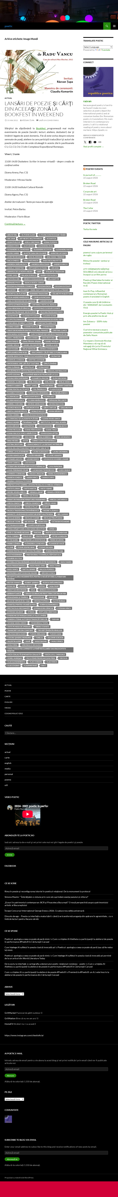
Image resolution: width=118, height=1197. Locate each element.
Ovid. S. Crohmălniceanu (18, 533)
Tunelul (39, 638)
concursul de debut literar (20, 323)
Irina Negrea (13, 441)
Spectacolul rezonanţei (18, 608)
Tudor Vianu (55, 634)
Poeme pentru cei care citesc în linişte (24, 551)
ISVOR (25, 441)
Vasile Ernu (12, 645)
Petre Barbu (12, 540)
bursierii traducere (39, 294)
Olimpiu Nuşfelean (36, 525)
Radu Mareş (66, 562)
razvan (87, 101)
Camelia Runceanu (41, 297)
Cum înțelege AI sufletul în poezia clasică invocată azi (30, 947)
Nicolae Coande (32, 518)
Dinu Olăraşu (13, 367)
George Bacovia (56, 404)
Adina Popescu (50, 242)
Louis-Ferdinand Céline (17, 470)
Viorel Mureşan (14, 658)
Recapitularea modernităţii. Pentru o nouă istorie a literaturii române (36, 578)
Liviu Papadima (55, 466)
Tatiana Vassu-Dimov (17, 623)
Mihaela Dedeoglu (55, 492)
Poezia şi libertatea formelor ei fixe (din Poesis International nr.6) (98, 283)
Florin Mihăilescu (36, 400)
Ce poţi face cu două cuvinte (47, 308)
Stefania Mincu (64, 608)
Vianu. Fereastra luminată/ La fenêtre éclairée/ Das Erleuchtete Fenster (36, 650)
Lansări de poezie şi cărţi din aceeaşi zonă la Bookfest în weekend (39, 108)
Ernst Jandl (31, 386)
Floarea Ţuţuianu (15, 393)
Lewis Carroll (13, 463)
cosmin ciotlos (31, 327)
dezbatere (56, 356)
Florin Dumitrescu (31, 397)
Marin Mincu (32, 477)
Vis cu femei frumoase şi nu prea (40, 658)
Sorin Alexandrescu (49, 605)
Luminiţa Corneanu (16, 474)
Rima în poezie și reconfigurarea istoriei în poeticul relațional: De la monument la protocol (47, 891)
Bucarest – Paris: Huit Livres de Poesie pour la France (44, 290)
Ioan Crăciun (13, 426)
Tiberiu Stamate (42, 627)
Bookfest (41, 128)
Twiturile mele (90, 229)
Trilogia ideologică (16, 634)
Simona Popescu (41, 601)
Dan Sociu (63, 338)
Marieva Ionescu (14, 477)
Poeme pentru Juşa (54, 551)
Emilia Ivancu (65, 382)
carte (7, 696)
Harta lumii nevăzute (17, 411)
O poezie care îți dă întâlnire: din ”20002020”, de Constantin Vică (97, 305)
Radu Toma (55, 566)
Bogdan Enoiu (44, 286)
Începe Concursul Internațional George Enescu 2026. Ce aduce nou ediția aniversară (44, 910)
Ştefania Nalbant (15, 612)
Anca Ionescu (13, 261)
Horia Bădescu (55, 411)
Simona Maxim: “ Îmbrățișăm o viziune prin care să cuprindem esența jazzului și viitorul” (46, 897)
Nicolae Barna (14, 518)
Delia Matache (29, 349)
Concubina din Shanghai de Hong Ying (45, 319)
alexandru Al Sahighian (18, 250)
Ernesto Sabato (14, 386)
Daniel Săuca (13, 345)
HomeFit (9, 1024)
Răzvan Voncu (48, 573)
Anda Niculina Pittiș (52, 261)
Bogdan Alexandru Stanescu (20, 286)
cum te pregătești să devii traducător (49, 334)
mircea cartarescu (58, 499)
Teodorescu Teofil (39, 623)
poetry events (94, 169)
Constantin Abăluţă (46, 323)
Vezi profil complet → (93, 146)
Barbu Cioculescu (49, 275)
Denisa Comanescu (48, 349)
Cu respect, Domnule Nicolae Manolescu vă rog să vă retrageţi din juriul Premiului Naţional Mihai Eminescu (97, 344)
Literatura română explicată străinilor (26, 466)
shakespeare (38, 597)
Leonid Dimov (33, 459)
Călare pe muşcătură (62, 294)
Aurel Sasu (12, 275)
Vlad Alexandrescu (16, 662)
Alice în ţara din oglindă (35, 253)
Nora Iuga (43, 522)
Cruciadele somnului (17, 334)
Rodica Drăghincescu (53, 582)
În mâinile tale (29, 422)
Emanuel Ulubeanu (16, 382)
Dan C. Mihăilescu (15, 338)
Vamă (27, 641)
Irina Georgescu (63, 437)
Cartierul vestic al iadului (44, 305)
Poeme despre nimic (26, 547)
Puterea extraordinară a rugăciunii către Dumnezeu (31, 562)
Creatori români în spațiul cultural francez (27, 330)
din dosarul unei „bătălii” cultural (23, 363)
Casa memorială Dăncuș (18, 308)
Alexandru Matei (64, 250)
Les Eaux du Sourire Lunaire (56, 459)
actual (8, 98)
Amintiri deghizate (15, 257)
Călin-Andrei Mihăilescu (18, 297)
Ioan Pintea (29, 426)
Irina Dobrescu (45, 437)
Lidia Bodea (30, 463)
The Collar (88, 208)
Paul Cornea (13, 536)
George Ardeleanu (36, 404)
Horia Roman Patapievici (35, 415)
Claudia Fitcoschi (30, 316)
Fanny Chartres (65, 386)
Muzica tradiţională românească (23, 511)
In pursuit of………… (92, 175)
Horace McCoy (38, 411)
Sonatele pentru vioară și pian (21, 605)
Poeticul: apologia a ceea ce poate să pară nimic (27, 939)
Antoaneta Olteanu (37, 268)
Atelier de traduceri (55, 272)
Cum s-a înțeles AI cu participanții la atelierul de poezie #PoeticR (35, 972)
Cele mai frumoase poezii (51, 312)
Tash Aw (55, 619)
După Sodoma (13, 375)
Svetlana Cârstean (48, 612)
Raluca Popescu (47, 569)
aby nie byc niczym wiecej (30, 239)
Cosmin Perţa (48, 327)
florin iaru (49, 397)
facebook (10, 866)
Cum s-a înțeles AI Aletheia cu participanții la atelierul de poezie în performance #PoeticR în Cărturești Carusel (55, 965)
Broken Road (89, 183)
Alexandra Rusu (45, 246)
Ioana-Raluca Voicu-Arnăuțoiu (22, 433)
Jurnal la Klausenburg (18, 452)
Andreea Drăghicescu (17, 264)
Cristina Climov (60, 330)
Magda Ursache (36, 474)
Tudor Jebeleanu (37, 634)
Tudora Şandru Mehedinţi (19, 638)
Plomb (10, 547)
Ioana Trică (51, 430)
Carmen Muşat (46, 301)
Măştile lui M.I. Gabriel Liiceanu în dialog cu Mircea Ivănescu (34, 485)
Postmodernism (14, 555)
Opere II (52, 529)
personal (9, 774)
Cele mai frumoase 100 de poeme (21, 312)
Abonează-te (12, 1159)
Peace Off (27, 536)
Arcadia (55, 268)
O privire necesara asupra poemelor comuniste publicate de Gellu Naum (97, 332)
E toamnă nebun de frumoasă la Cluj (41, 375)
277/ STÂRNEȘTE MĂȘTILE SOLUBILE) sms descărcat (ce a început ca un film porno (97, 272)
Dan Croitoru (48, 338)
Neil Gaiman (62, 514)
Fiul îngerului (39, 389)
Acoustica (51, 239)
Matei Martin (30, 488)
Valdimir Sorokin (55, 638)
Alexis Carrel (13, 253)
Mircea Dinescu (14, 503)
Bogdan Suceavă (63, 286)
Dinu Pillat (29, 367)
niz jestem (29, 522)
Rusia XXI (11, 586)
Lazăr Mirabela (35, 455)
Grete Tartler (49, 408)
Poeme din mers (46, 547)
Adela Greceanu (32, 242)
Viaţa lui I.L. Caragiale (55, 654)
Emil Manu (49, 382)
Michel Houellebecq (16, 492)
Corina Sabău (13, 327)
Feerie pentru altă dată (18, 389)
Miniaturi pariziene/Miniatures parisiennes (26, 499)
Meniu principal (114, 26)
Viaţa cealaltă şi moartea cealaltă (24, 654)
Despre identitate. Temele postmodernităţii (27, 356)
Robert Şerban (32, 582)
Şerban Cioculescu (48, 590)
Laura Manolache (15, 455)
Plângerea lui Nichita (35, 544)
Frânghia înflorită (58, 400)
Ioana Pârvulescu (33, 430)
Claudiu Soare (49, 316)
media (8, 708)
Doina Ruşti (43, 367)
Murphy (45, 507)
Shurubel (53, 597)
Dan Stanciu (12, 341)
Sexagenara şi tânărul (17, 597)
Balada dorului (29, 275)
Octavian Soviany (15, 525)
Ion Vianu (29, 437)
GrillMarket (10, 1013)
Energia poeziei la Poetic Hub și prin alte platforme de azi (98, 314)
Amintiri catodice (59, 253)
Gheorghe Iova (32, 408)
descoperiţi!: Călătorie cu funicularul (49, 352)
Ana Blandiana (35, 257)
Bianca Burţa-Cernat (34, 283)
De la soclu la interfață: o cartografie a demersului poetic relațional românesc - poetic (45, 964)
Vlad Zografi (13, 665)
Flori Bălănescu (60, 393)
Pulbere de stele (14, 558)
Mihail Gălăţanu (31, 496)
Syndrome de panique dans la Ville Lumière (26, 616)
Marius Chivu (48, 477)
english (8, 702)
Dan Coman (32, 338)
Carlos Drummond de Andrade (21, 301)
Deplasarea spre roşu (17, 352)
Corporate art (89, 191)
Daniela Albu (52, 345)
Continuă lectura (15, 223)
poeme (8, 691)
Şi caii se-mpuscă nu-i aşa (18, 601)
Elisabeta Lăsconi (40, 378)
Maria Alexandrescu (57, 474)
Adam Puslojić (14, 242)
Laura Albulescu (41, 452)
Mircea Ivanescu (32, 503)
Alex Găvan (29, 246)
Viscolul (63, 658)
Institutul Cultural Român (53, 422)
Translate (105, 50)
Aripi (39, 272)
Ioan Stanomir (45, 426)
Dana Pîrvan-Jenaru (32, 341)
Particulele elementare (56, 533)
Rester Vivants (14, 582)
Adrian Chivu (13, 246)
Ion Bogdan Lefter (49, 433)
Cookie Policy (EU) (14, 713)
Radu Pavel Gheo (37, 566)
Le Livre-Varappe (54, 455)
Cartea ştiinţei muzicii (17, 305)
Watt (43, 665)
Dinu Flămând (50, 363)
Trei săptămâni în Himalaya (50, 630)
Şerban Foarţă (14, 594)
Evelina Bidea (47, 386)
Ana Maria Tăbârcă (56, 257)
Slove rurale (59, 601)
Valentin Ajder (14, 641)
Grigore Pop (66, 408)
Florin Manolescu (15, 400)
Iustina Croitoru (15, 444)
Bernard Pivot (14, 283)
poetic (8, 26)
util (6, 785)
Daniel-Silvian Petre (33, 345)
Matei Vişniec (46, 488)
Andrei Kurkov (61, 264)
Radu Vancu (12, 569)
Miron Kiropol (14, 507)
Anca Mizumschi (31, 261)
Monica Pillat (31, 507)
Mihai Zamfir (13, 496)
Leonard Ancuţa (15, 459)
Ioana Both (61, 426)
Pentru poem (42, 536)
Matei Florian (13, 488)
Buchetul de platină (16, 294)
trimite (9, 855)
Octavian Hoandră (60, 522)
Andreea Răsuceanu (40, 264)
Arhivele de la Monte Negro (20, 272)
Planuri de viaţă (56, 544)
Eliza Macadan (59, 378)
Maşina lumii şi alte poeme (19, 481)
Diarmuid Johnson (15, 360)
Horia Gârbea (13, 415)
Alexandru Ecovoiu (43, 250)
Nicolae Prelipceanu (53, 518)
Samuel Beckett (26, 586)
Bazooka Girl (13, 279)
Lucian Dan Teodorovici (43, 470)
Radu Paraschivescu (16, 566)
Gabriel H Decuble (15, 404)
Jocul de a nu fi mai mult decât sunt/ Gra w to (28, 448)
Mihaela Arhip (36, 492)
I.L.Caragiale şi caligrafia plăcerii (22, 419)
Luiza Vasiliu (64, 470)
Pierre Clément (14, 544)
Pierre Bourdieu (57, 540)
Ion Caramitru (14, 437)
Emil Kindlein (35, 382)
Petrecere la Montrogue (34, 540)
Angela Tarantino (15, 268)
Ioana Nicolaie (14, 430)
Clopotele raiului (15, 319)
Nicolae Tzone (13, 522)
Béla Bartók (53, 279)
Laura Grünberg (60, 452)
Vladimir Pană (30, 665)
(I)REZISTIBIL (12, 235)
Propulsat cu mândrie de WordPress (19, 1177)
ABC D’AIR (11, 239)
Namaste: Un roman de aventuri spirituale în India (30, 514)
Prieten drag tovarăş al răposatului (43, 555)
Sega (33, 590)
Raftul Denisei (28, 569)
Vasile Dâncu (57, 641)
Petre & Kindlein (59, 536)
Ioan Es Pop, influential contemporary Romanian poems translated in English (96, 294)
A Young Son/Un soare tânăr (52, 235)
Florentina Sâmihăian (38, 393)
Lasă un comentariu (49, 120)
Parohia (37, 533)
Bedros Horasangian (33, 279)
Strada (31, 612)
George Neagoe (14, 408)
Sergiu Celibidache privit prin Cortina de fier (45, 594)
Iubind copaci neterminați (44, 441)
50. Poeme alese (28, 235)
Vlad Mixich (51, 662)
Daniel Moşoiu (52, 341)
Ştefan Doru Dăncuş (43, 608)
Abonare (10, 1075)
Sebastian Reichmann (17, 590)
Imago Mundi (13, 422)
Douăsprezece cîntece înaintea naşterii (25, 371)
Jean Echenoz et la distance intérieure (44, 444)
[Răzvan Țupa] (8, 1119)
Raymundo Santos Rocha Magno (22, 573)
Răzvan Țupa (28, 120)
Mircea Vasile (50, 503)
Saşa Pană (54, 586)
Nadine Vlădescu (51, 511)
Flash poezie (55, 389)
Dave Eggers (12, 349)
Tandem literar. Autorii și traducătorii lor (27, 619)
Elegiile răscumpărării (17, 378)
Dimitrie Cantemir (36, 360)
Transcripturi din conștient (20, 630)
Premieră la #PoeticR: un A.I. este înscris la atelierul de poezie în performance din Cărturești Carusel (57, 973)
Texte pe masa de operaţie (19, 627)
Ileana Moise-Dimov (51, 419)
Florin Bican (13, 397)
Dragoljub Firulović (57, 371)
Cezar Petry (12, 316)
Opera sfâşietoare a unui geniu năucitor (26, 529)
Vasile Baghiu (41, 641)
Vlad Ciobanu (36, 662)
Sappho (41, 586)
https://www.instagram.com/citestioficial (24, 1035)
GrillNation (10, 1018)
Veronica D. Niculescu (32, 645)
